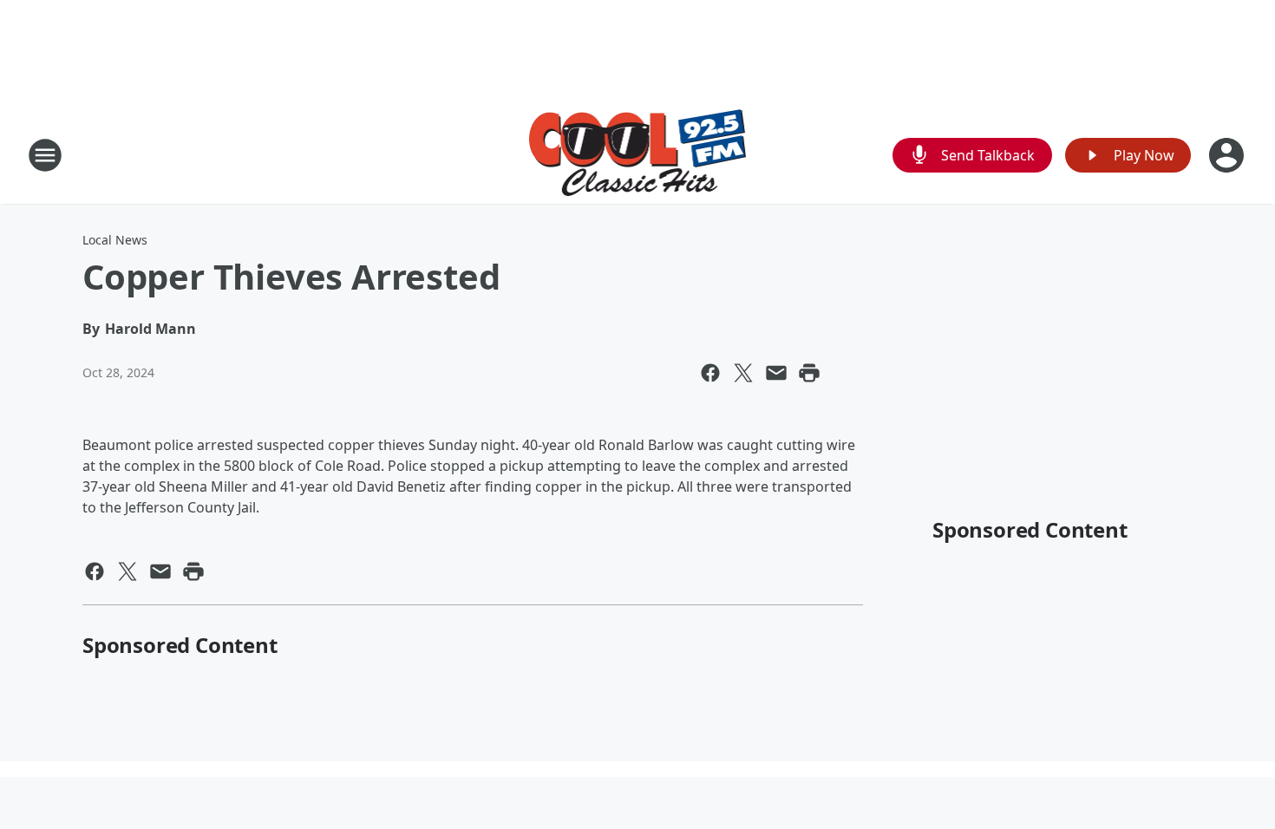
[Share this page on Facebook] (710, 373)
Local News (114, 240)
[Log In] (1228, 155)
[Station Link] (638, 154)
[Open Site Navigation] (45, 155)
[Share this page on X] (743, 373)
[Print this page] (809, 373)
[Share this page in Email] (776, 373)
